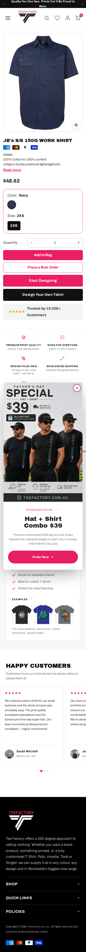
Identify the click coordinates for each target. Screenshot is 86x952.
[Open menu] (8, 18)
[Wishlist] (57, 18)
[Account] (67, 18)
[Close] (77, 388)
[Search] (47, 18)
